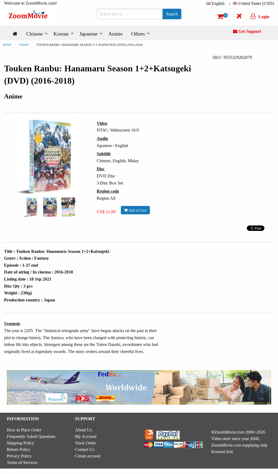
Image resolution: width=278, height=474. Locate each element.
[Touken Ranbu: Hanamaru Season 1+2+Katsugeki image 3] (68, 207)
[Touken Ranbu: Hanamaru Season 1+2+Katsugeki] (31, 206)
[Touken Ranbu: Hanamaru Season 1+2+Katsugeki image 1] (31, 207)
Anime (24, 44)
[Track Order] (239, 16)
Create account (87, 456)
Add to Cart (137, 210)
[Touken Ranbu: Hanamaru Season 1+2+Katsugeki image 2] (50, 207)
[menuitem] (216, 3)
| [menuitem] (229, 3)
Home (7, 44)
